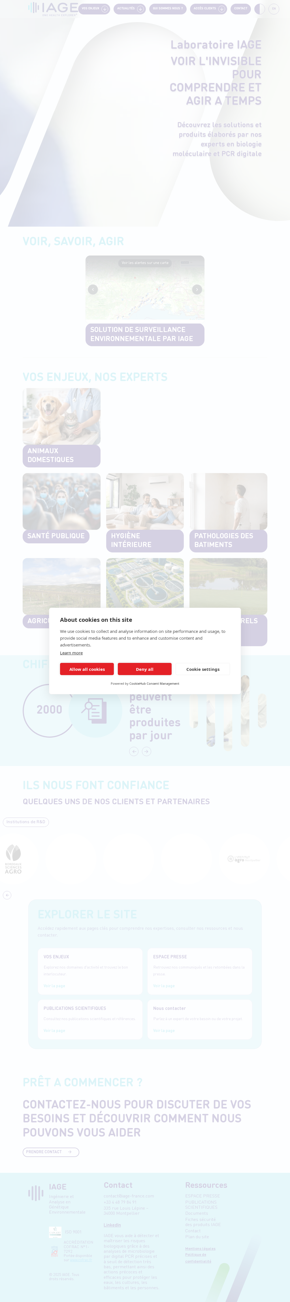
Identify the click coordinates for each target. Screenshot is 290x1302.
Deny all (144, 669)
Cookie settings (202, 669)
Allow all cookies (87, 669)
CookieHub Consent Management (154, 683)
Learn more (71, 653)
